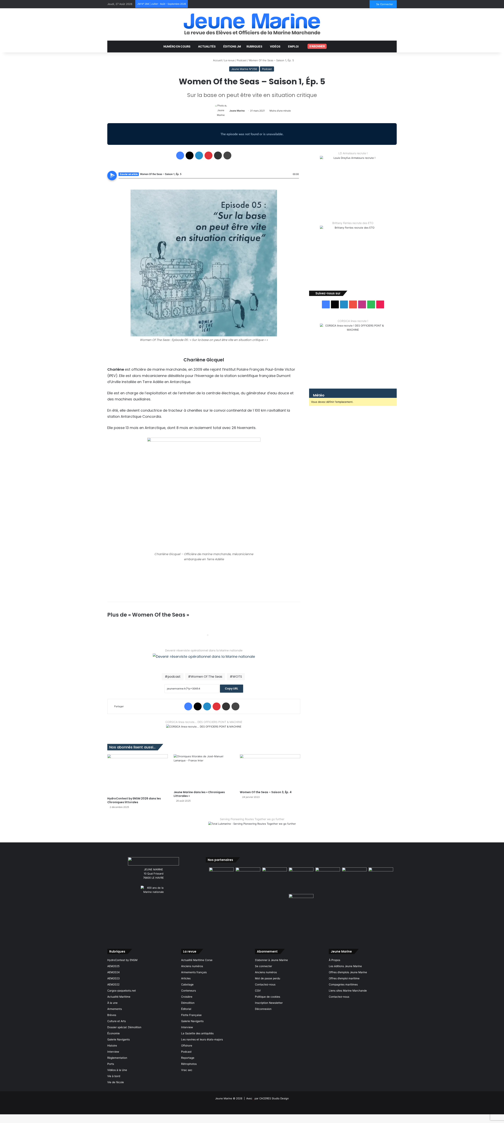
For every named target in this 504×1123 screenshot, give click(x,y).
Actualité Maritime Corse (196, 960)
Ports (110, 1063)
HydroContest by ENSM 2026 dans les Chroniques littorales (134, 800)
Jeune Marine (237, 110)
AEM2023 (113, 978)
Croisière (186, 996)
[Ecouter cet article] (112, 175)
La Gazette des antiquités (197, 1033)
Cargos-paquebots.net (121, 990)
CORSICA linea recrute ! (353, 321)
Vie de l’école (115, 1082)
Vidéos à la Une (117, 1070)
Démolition (188, 1002)
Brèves (111, 1015)
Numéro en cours (176, 46)
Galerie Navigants (118, 1039)
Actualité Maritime (118, 996)
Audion (296, 180)
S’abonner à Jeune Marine (271, 960)
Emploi (293, 46)
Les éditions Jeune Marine (345, 966)
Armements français (194, 972)
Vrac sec (186, 1070)
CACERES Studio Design (274, 1098)
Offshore (186, 1045)
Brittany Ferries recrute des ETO (352, 223)
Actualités (207, 46)
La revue (229, 60)
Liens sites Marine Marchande (348, 990)
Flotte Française (191, 1015)
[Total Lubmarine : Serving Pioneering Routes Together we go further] (252, 826)
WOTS (237, 676)
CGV (258, 990)
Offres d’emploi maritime (344, 978)
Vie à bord (113, 1076)
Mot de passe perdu (267, 978)
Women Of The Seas (206, 676)
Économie (113, 1033)
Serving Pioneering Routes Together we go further (252, 819)
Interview (113, 1051)
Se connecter (263, 966)
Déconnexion (263, 1008)
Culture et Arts (116, 1021)
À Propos (334, 960)
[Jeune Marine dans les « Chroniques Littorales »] (204, 771)
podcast (174, 676)
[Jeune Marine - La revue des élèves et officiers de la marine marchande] (252, 24)
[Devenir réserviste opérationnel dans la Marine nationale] (204, 659)
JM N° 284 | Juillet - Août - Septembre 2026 (161, 3)
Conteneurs (188, 990)
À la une (112, 1002)
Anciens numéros (192, 966)
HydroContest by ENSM (122, 960)
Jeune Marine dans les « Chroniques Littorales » (199, 794)
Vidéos (275, 46)
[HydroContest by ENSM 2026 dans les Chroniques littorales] (137, 774)
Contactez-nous (265, 984)
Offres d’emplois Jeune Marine (348, 972)
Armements (114, 1008)
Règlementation (117, 1057)
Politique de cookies (267, 996)
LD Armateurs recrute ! (353, 153)
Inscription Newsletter (269, 1002)
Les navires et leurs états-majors (202, 1039)
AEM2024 (113, 972)
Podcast (242, 60)
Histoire (112, 1045)
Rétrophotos (189, 1063)
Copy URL (231, 688)
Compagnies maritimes (343, 984)
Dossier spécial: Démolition (124, 1027)
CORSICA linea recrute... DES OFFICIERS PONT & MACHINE (203, 722)
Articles (186, 978)
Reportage (187, 1057)
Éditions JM (232, 46)
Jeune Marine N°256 (244, 69)
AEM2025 (113, 966)
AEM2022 (113, 984)
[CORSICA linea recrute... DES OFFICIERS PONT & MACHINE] (203, 729)
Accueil (217, 60)
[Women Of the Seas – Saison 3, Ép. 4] (270, 771)
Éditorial (186, 1008)
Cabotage (187, 984)
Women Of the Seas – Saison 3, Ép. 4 (266, 792)
